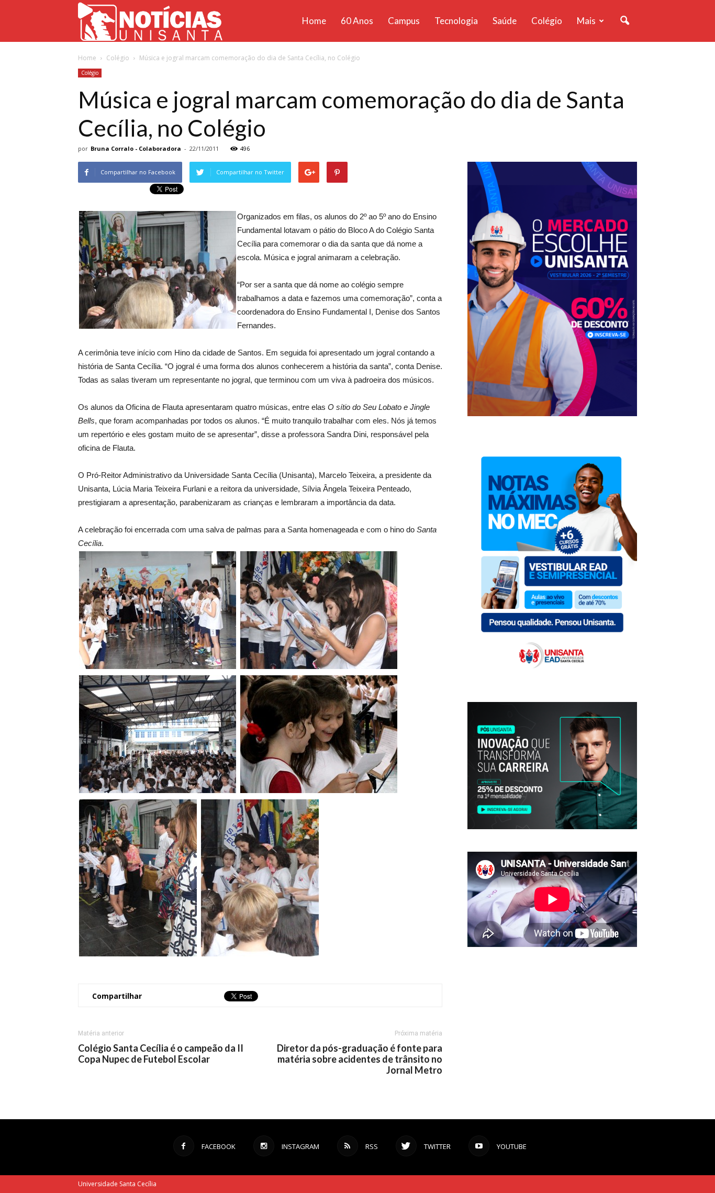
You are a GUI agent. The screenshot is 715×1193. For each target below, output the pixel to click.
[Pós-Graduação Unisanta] (552, 826)
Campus (404, 20)
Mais (586, 20)
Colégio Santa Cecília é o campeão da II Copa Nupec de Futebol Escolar (160, 1054)
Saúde (505, 20)
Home (314, 20)
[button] (624, 21)
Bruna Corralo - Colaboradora (136, 148)
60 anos (357, 20)
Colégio (546, 20)
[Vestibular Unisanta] (552, 413)
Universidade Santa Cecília (117, 1183)
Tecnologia (456, 20)
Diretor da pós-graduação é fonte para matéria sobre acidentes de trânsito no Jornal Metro (359, 1059)
